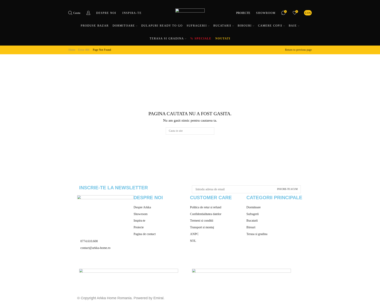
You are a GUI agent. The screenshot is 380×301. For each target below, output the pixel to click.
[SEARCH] (210, 131)
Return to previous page (298, 49)
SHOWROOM (266, 12)
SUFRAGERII (197, 25)
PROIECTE (243, 12)
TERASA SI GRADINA (167, 38)
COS (308, 12)
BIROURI (245, 25)
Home (71, 49)
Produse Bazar (95, 25)
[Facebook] (82, 260)
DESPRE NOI (106, 12)
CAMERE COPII (270, 25)
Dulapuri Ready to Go (162, 25)
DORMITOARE (124, 25)
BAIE (293, 25)
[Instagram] (93, 260)
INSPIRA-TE (132, 12)
